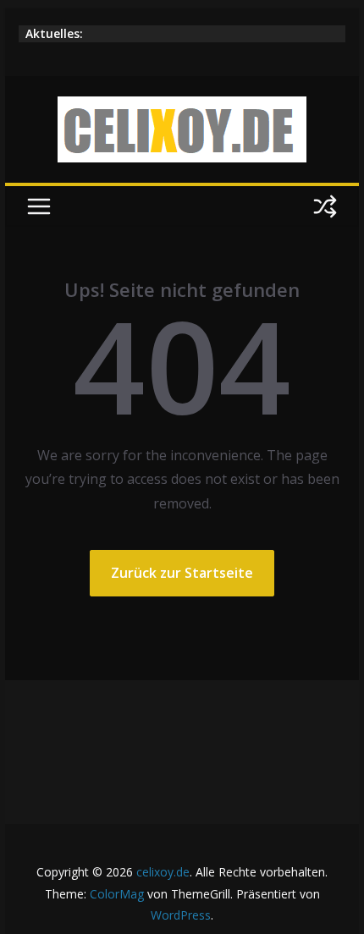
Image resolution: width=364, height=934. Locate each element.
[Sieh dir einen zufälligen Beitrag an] (325, 206)
